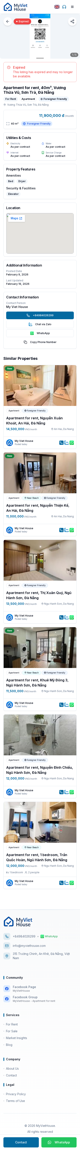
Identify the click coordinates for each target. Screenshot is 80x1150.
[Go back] (7, 21)
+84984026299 (43, 315)
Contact (21, 1142)
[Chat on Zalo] (66, 443)
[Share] (72, 21)
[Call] (61, 443)
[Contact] (64, 7)
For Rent (12, 1024)
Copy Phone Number (43, 342)
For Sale (11, 1031)
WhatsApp (62, 1142)
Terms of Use (15, 1101)
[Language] (57, 6)
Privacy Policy (16, 1094)
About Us (12, 1068)
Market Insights (16, 1038)
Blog (9, 1044)
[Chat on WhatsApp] (72, 443)
